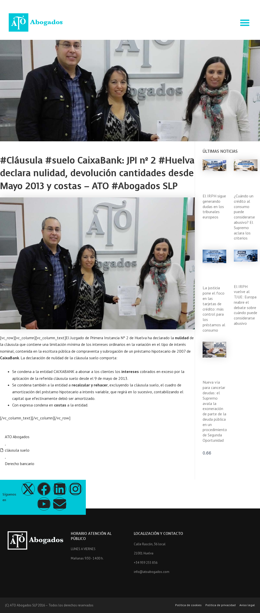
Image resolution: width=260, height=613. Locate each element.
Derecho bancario (19, 463)
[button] (244, 22)
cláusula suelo (17, 450)
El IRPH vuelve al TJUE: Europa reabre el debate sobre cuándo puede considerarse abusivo (245, 305)
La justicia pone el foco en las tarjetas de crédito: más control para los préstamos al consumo (214, 308)
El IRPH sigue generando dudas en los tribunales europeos (214, 206)
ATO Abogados (17, 436)
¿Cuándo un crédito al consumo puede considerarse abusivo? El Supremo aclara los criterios (244, 217)
